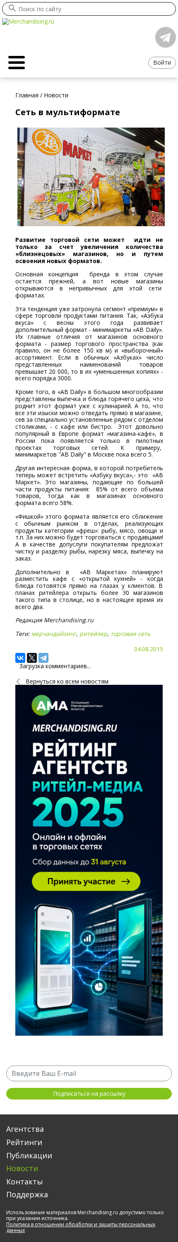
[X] (32, 658)
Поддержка (27, 1194)
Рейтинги (24, 1142)
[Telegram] (43, 658)
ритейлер (93, 634)
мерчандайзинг (53, 634)
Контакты (24, 1181)
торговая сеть (130, 634)
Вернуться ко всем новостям (67, 681)
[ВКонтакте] (20, 658)
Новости (22, 1168)
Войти (162, 62)
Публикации (29, 1155)
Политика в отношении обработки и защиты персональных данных (80, 1227)
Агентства (25, 1129)
